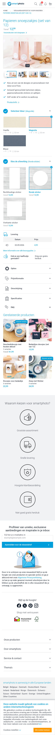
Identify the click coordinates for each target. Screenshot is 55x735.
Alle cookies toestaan (42, 730)
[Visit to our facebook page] (19, 605)
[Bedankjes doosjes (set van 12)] (40, 330)
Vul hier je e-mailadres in (14, 535)
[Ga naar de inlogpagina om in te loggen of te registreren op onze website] (40, 3)
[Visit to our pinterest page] (30, 605)
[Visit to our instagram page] (36, 605)
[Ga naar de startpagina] (16, 4)
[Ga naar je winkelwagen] (50, 3)
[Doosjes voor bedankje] (14, 367)
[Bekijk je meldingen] (45, 3)
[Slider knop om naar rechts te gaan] (48, 74)
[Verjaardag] (10, 11)
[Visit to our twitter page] (24, 605)
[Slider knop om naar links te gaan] (6, 74)
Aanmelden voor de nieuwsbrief (18, 545)
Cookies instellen (10, 730)
